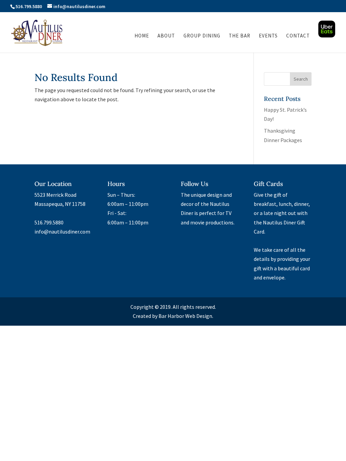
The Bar (239, 36)
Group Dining (201, 36)
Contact (298, 36)
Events (268, 36)
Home (141, 36)
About (166, 36)
